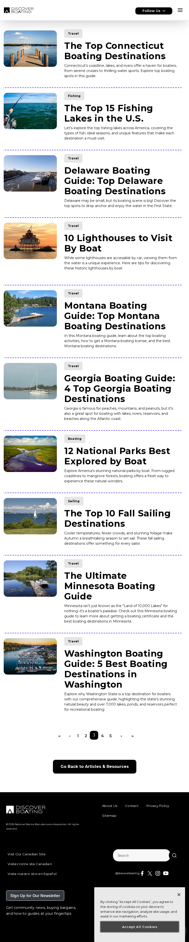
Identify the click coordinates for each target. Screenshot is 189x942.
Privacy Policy (157, 806)
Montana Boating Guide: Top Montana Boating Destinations (115, 316)
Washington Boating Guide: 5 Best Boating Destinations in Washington (116, 669)
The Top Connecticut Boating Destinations (115, 50)
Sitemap (109, 815)
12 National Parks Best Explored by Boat (117, 456)
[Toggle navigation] (180, 10)
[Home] (18, 10)
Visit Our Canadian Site (27, 854)
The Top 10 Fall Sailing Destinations (117, 518)
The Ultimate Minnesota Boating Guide (109, 586)
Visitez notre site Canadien (30, 864)
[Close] (178, 894)
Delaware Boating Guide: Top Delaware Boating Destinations (115, 180)
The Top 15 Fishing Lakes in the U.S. (108, 113)
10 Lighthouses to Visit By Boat (118, 243)
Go (174, 855)
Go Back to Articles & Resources (95, 766)
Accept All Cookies (140, 927)
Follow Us (151, 11)
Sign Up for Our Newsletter (35, 895)
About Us (109, 806)
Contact (132, 806)
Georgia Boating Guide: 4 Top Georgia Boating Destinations (119, 388)
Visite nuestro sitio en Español (32, 874)
